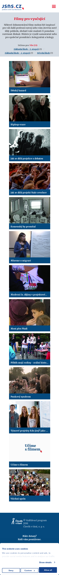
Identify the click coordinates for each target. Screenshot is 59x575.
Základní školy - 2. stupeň (17, 53)
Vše (31, 45)
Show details (45, 562)
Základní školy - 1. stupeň (26, 49)
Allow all (48, 570)
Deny (11, 570)
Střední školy (43, 53)
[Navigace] (54, 6)
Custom (28, 570)
